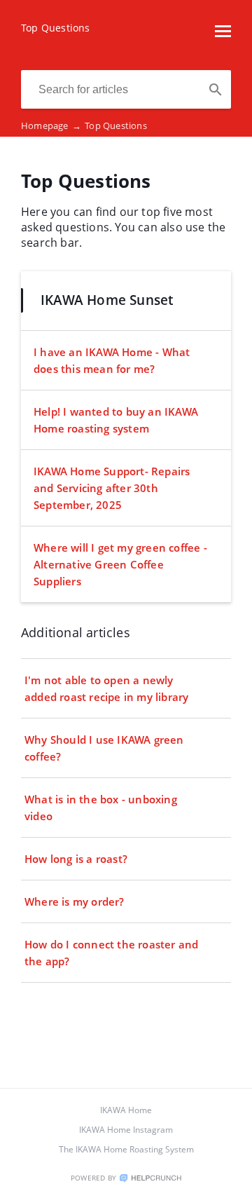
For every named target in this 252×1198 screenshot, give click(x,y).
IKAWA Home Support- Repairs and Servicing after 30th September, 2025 (112, 488)
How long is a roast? (75, 859)
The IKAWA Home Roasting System (126, 1149)
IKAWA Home (126, 1110)
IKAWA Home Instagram (126, 1130)
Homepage (51, 125)
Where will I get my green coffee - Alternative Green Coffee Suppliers (120, 564)
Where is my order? (74, 901)
